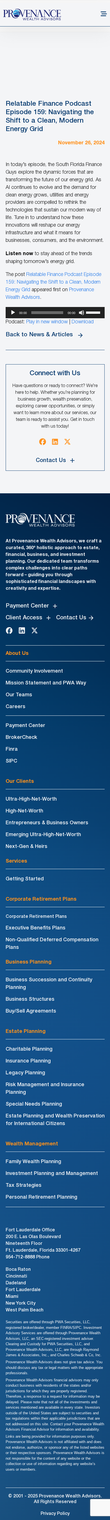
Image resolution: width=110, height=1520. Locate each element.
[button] (103, 14)
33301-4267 (68, 1250)
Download (83, 322)
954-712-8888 (20, 1257)
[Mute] (81, 312)
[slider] (94, 312)
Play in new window (47, 322)
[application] (55, 312)
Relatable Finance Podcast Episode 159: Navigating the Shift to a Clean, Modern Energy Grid (53, 282)
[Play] (13, 312)
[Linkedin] (55, 441)
